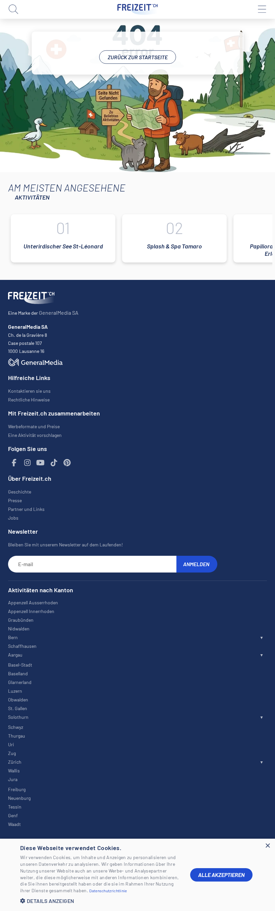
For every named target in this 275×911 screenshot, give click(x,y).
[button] (100, 901)
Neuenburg (19, 798)
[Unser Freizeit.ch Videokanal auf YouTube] (41, 463)
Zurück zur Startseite (138, 57)
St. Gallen (17, 708)
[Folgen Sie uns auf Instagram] (27, 463)
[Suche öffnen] (13, 9)
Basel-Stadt (20, 665)
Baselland (18, 673)
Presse (15, 500)
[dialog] (137, 875)
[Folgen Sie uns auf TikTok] (54, 463)
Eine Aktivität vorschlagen (35, 435)
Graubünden (21, 620)
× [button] (267, 845)
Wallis (14, 770)
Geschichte (19, 492)
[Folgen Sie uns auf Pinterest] (67, 463)
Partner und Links (26, 509)
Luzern (15, 691)
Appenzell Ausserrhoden (33, 602)
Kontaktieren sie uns (29, 391)
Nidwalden (19, 628)
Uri (11, 744)
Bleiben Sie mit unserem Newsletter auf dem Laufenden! (65, 544)
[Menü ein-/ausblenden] (262, 9)
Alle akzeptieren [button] (221, 874)
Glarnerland (20, 682)
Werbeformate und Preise (34, 426)
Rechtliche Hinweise (29, 399)
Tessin (14, 807)
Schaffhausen (22, 646)
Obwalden (18, 699)
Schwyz (15, 727)
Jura (12, 779)
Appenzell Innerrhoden (31, 611)
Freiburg (16, 789)
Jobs (13, 518)
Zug (12, 753)
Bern (13, 637)
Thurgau (16, 736)
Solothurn (18, 717)
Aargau (15, 655)
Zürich (14, 762)
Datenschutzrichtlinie (108, 890)
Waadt (14, 824)
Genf (13, 815)
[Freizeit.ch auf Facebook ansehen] (14, 463)
